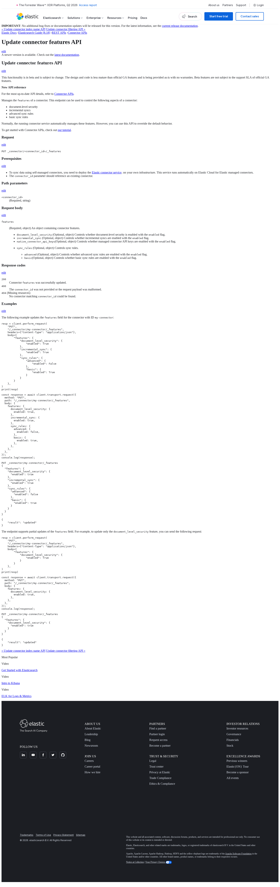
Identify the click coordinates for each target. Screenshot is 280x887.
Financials (232, 739)
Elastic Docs (9, 32)
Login (260, 5)
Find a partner (157, 728)
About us (213, 5)
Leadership (91, 734)
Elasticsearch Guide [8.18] (34, 32)
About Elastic (93, 728)
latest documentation (66, 54)
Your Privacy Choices (155, 862)
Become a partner (159, 745)
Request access (158, 739)
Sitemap (80, 834)
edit (4, 51)
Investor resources (237, 728)
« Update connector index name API (23, 29)
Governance (233, 734)
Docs (143, 18)
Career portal (92, 766)
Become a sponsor (237, 772)
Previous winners (236, 760)
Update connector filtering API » (65, 29)
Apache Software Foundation (238, 853)
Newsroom (91, 745)
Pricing (132, 18)
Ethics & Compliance (162, 783)
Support (241, 5)
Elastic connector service (107, 172)
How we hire (92, 772)
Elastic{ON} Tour (237, 766)
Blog (87, 739)
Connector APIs (77, 32)
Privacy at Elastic (159, 772)
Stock (229, 745)
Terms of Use (43, 834)
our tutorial (64, 130)
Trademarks (26, 834)
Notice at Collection (135, 862)
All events (232, 778)
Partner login (157, 734)
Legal (152, 760)
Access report (88, 5)
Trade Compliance (160, 778)
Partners (227, 5)
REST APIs (59, 32)
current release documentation (180, 25)
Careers (89, 760)
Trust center (156, 766)
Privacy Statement (63, 834)
